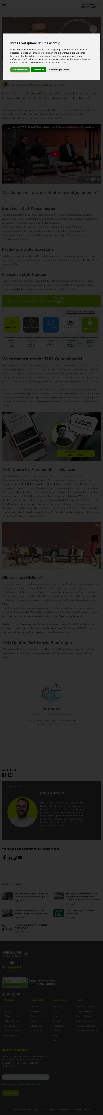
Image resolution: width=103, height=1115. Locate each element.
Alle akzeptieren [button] (20, 69)
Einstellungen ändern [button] (59, 69)
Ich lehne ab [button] (38, 69)
